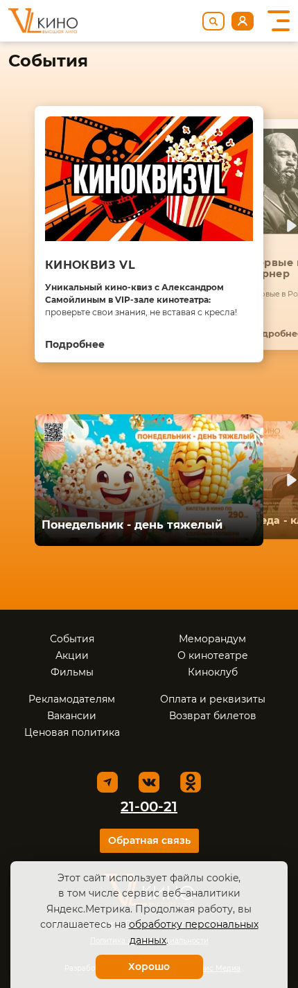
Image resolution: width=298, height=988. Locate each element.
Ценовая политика (72, 732)
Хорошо (149, 966)
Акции (72, 655)
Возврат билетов (212, 715)
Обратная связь (149, 840)
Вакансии (71, 715)
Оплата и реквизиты (212, 699)
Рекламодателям (71, 699)
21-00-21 (149, 806)
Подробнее (75, 344)
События (72, 639)
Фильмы (72, 672)
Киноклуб (213, 672)
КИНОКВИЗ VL (90, 265)
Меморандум (212, 639)
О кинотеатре (212, 655)
